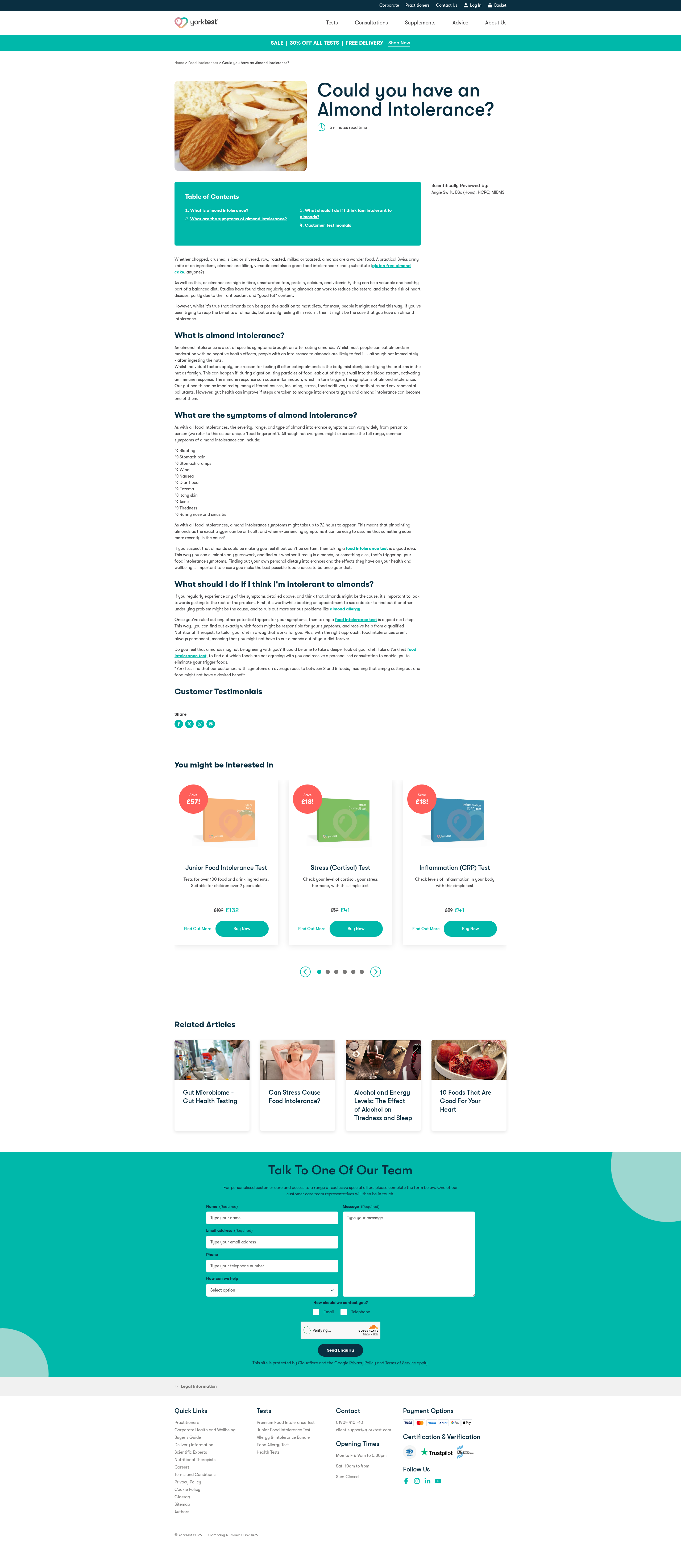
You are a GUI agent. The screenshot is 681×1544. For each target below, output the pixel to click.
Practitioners (417, 5)
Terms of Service (400, 1363)
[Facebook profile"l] (406, 1481)
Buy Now (242, 928)
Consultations (371, 23)
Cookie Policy (187, 1489)
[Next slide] (375, 972)
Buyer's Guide (188, 1437)
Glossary (183, 1497)
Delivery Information (194, 1444)
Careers (182, 1467)
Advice (460, 23)
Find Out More (197, 928)
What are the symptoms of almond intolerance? (238, 219)
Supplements (420, 23)
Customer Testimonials (328, 225)
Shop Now (399, 42)
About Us (495, 23)
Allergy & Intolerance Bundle (283, 1437)
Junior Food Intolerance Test (226, 867)
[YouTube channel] (438, 1481)
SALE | (280, 43)
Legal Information (199, 1386)
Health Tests (268, 1452)
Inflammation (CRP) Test (455, 867)
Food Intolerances (203, 63)
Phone (212, 1254)
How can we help (222, 1278)
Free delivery (364, 43)
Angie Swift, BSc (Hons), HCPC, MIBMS (467, 192)
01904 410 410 (349, 1422)
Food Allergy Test (273, 1444)
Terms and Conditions (195, 1474)
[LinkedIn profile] (427, 1481)
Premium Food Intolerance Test (286, 1422)
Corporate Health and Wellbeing (205, 1430)
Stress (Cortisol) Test (340, 867)
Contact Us (446, 5)
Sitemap (182, 1504)
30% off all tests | (317, 43)
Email (328, 1312)
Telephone (360, 1312)
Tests (332, 23)
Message (361, 1206)
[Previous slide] (305, 972)
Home (179, 63)
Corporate (389, 5)
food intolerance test (367, 548)
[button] (319, 972)
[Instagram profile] (417, 1481)
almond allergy (345, 609)
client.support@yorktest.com (363, 1430)
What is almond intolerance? (219, 210)
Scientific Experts (191, 1452)
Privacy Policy (362, 1363)
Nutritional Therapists (195, 1459)
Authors (182, 1511)
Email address (229, 1230)
